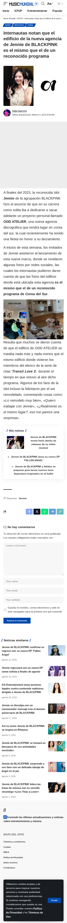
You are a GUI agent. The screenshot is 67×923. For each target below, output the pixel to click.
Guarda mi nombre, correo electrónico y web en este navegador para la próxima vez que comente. (35, 609)
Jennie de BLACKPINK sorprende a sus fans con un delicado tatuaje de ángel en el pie (23, 767)
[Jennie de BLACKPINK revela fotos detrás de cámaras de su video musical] (15, 442)
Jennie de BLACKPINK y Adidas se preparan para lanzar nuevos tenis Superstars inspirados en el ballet (35, 470)
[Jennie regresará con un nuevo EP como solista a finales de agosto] (56, 671)
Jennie (23, 498)
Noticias (19, 25)
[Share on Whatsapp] (44, 512)
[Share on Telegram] (52, 512)
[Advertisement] (33, 154)
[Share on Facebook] (29, 512)
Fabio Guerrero (19, 111)
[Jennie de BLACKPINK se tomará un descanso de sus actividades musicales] (56, 746)
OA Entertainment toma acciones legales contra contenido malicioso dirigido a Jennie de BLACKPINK (22, 688)
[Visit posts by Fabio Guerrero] (7, 113)
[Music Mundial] (23, 4)
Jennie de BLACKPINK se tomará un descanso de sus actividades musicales (24, 746)
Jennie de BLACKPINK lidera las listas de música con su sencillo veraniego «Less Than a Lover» (21, 788)
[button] (54, 900)
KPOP (8, 25)
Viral (31, 25)
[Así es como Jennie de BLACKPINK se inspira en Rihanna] (56, 729)
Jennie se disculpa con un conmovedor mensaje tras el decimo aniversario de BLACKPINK (23, 709)
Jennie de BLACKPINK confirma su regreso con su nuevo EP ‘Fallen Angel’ (23, 651)
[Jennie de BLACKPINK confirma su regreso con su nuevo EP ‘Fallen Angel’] (56, 650)
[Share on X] (37, 512)
